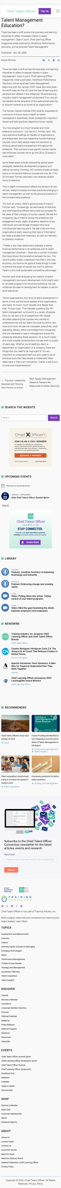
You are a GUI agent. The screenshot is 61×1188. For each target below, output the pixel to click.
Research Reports (9, 1122)
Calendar (5, 1082)
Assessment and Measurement (15, 934)
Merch (4, 1118)
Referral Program (9, 1029)
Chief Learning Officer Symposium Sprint (19, 1061)
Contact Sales (7, 1141)
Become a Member (9, 999)
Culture (4, 942)
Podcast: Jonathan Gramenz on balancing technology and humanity (32, 573)
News (3, 955)
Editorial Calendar (9, 1016)
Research (5, 1033)
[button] (58, 11)
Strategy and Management (13, 967)
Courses (5, 1012)
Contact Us (6, 1146)
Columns (5, 938)
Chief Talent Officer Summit (13, 1065)
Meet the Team (7, 1154)
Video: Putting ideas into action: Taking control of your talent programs (31, 597)
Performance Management (13, 959)
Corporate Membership (11, 1114)
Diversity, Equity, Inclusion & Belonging (18, 947)
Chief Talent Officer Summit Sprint (16, 1057)
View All (5, 505)
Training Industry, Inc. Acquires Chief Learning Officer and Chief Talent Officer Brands (31, 637)
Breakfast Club (7, 1073)
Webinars (5, 1077)
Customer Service (9, 1150)
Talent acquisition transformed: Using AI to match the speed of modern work (15, 779)
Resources (6, 1037)
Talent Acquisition (9, 976)
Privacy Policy (7, 1167)
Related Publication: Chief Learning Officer (19, 1162)
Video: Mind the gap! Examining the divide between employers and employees (32, 609)
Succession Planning (10, 972)
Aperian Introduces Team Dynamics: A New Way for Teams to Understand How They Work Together (33, 666)
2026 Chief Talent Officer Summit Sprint (30, 497)
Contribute (6, 1004)
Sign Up (45, 11)
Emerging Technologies (11, 951)
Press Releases (8, 1025)
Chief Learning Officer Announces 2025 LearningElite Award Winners (31, 679)
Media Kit (5, 1020)
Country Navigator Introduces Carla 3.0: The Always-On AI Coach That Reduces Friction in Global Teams (34, 651)
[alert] (30, 485)
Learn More (21, 921)
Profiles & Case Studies (11, 963)
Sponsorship (6, 1090)
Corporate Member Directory (13, 1008)
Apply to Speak (7, 1086)
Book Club (5, 1110)
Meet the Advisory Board (12, 1158)
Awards (4, 995)
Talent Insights (7, 980)
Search (53, 417)
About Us (5, 1137)
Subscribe (5, 1041)
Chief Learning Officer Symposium (16, 1069)
